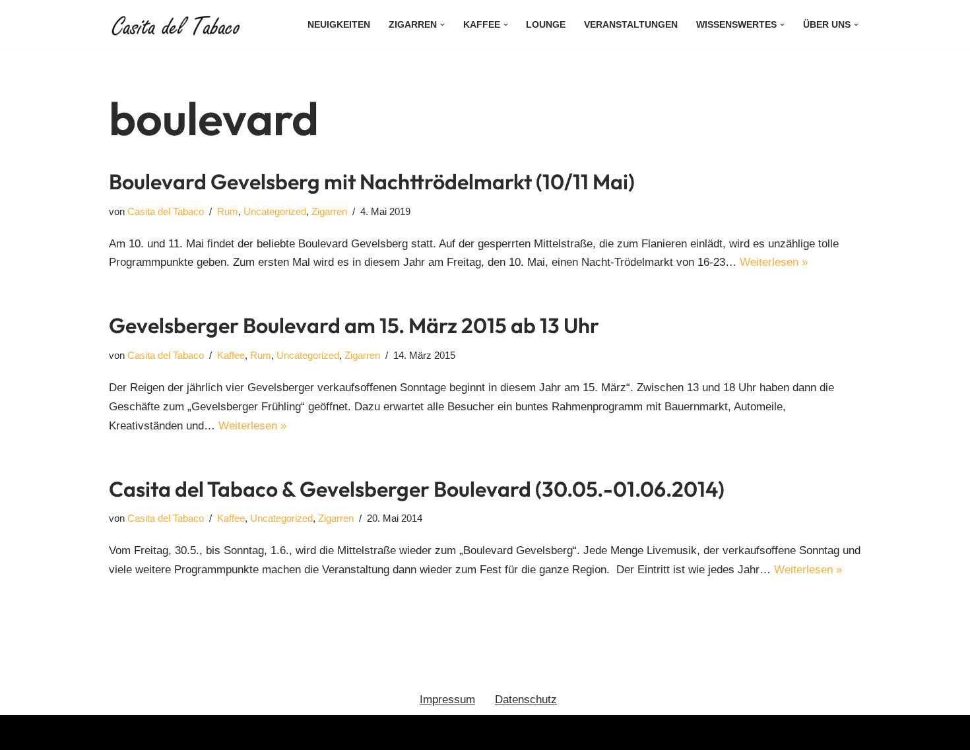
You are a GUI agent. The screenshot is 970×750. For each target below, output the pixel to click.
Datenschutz (526, 699)
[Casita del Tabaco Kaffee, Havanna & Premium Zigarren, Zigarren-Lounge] (178, 24)
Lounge (546, 25)
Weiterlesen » (774, 262)
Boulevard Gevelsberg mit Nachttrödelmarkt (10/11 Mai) (372, 181)
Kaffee (231, 355)
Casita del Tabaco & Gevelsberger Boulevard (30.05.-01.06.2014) (417, 489)
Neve (122, 732)
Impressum (447, 699)
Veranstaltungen (631, 25)
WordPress (250, 732)
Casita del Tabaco (165, 211)
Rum (227, 211)
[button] (442, 24)
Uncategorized (274, 211)
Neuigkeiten (338, 25)
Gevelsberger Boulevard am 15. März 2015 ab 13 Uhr (354, 325)
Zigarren (329, 211)
